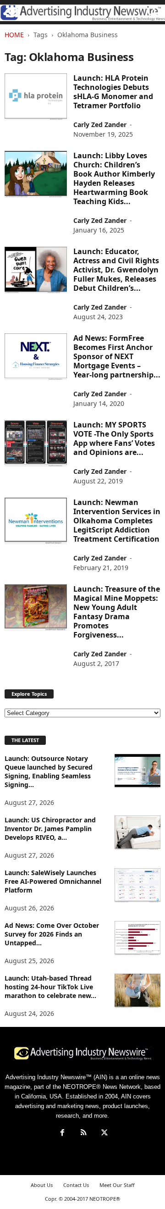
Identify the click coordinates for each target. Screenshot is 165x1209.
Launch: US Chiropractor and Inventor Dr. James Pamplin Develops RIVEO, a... (50, 828)
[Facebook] (62, 1133)
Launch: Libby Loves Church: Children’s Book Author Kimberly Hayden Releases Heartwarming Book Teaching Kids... (114, 178)
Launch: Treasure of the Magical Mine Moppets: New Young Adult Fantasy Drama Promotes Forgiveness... (116, 612)
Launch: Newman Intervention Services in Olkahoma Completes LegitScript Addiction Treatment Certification (116, 520)
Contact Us (76, 1184)
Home (14, 34)
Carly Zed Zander (99, 124)
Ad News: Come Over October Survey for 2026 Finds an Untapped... (52, 934)
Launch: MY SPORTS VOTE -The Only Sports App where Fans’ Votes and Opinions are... (114, 438)
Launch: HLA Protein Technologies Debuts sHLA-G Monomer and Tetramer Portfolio (113, 92)
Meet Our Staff (117, 1184)
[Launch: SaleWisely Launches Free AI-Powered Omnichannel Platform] (137, 885)
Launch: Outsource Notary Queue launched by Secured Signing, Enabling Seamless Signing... (49, 771)
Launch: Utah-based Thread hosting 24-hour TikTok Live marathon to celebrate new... (50, 987)
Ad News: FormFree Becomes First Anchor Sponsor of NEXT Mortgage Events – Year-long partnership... (116, 356)
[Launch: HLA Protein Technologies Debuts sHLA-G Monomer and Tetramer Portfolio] (36, 96)
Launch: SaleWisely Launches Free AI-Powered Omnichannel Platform (53, 881)
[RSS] (83, 1133)
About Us (42, 1184)
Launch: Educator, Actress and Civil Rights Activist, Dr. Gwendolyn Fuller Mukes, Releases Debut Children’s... (116, 269)
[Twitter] (103, 1133)
